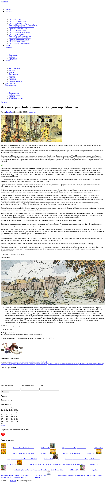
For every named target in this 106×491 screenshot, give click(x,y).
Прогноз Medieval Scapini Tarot (20, 32)
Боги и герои (13, 74)
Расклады (12, 79)
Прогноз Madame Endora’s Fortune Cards (23, 25)
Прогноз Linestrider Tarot (17, 23)
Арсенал (12, 70)
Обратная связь (10, 85)
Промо (7, 45)
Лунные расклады (15, 81)
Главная (7, 10)
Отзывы (12, 97)
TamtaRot (9, 112)
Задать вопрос (14, 93)
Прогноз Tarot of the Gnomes (19, 40)
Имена (11, 72)
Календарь (8, 47)
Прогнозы (8, 11)
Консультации (10, 83)
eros (8, 362)
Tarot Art (13, 481)
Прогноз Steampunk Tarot (17, 30)
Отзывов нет (31, 112)
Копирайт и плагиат (16, 98)
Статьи (7, 60)
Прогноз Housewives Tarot (18, 29)
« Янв (3, 426)
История (12, 76)
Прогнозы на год (15, 19)
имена (18, 362)
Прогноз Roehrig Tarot (16, 34)
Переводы (12, 78)
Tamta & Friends (14, 68)
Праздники (13, 59)
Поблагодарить (14, 95)
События (12, 57)
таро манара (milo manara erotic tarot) (34, 362)
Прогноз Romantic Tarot (17, 41)
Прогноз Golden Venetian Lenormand (21, 27)
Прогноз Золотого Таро (17, 21)
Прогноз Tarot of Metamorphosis (20, 36)
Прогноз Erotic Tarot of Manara (19, 43)
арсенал (13, 362)
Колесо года (13, 55)
